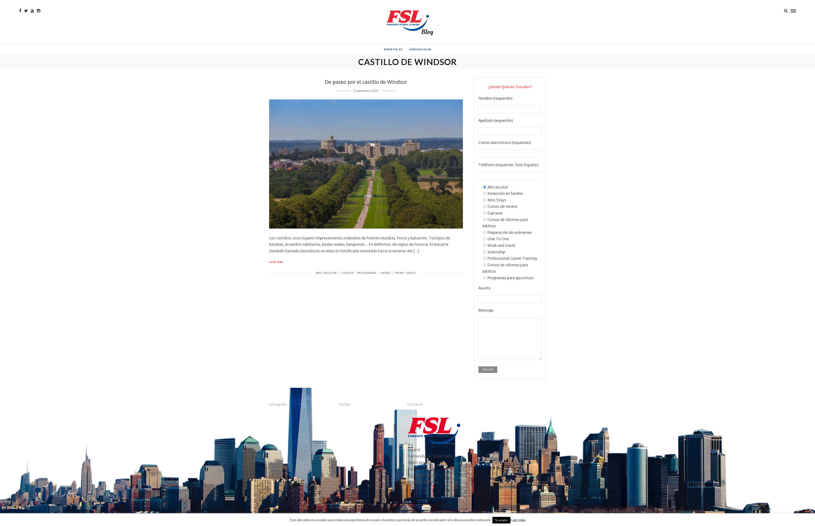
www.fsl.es (393, 49)
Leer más (276, 262)
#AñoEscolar (420, 49)
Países (386, 272)
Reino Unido (405, 272)
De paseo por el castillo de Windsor (366, 81)
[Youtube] (32, 11)
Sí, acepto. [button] (501, 520)
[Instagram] (38, 11)
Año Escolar (326, 272)
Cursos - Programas (359, 272)
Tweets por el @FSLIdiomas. (363, 413)
